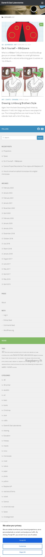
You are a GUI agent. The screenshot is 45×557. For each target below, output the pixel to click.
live (18, 358)
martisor (22, 358)
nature (6, 466)
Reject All (22, 552)
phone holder (36, 358)
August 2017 (8, 259)
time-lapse (36, 364)
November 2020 (9, 208)
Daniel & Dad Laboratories (12, 2)
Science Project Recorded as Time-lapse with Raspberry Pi (23, 166)
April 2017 (7, 274)
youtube (14, 367)
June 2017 (7, 264)
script (15, 364)
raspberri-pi (15, 361)
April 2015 (7, 284)
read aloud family (6, 364)
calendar (31, 352)
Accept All (22, 540)
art (15, 45)
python (6, 481)
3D (2, 45)
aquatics (6, 390)
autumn (21, 352)
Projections (7, 151)
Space (6, 156)
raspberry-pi (22, 361)
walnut (40, 364)
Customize (22, 546)
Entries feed (8, 320)
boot (28, 352)
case (37, 352)
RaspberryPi (8, 486)
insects (6, 446)
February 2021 (9, 198)
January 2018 (8, 254)
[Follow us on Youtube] (42, 129)
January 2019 (8, 228)
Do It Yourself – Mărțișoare (15, 48)
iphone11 (15, 358)
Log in (6, 315)
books (24, 352)
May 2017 (7, 269)
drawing (15, 100)
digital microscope (38, 355)
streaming (30, 364)
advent (12, 352)
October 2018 (8, 239)
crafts (8, 100)
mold (32, 358)
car (35, 352)
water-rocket (7, 367)
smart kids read (9, 507)
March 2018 (8, 249)
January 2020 (8, 223)
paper (6, 471)
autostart (16, 352)
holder (7, 358)
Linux (5, 451)
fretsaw (6, 441)
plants (6, 361)
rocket (12, 364)
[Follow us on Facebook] (38, 129)
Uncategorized (9, 517)
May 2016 (7, 279)
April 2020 (7, 213)
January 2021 (8, 203)
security (19, 364)
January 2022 (8, 193)
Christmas (7, 410)
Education (7, 436)
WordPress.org (9, 330)
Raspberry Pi (33, 361)
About (4, 303)
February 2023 (9, 188)
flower (3, 358)
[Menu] (42, 3)
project (10, 361)
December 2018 (9, 234)
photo (3, 361)
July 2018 (7, 244)
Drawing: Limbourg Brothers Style (19, 103)
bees (5, 400)
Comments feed (9, 325)
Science (6, 502)
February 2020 (9, 218)
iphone (10, 358)
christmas (4, 355)
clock (8, 355)
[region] (22, 539)
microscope (27, 358)
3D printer (9, 45)
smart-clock (25, 364)
